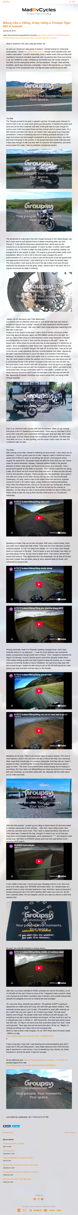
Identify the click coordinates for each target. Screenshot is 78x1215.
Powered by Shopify (49, 1206)
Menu (7, 2)
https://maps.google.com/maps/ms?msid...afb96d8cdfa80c (29, 1036)
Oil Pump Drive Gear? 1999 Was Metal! (17, 1179)
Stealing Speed (8, 1150)
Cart (73, 2)
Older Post (9, 1132)
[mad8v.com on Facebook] (35, 1199)
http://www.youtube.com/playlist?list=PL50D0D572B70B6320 (30, 1065)
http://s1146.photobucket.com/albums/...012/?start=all (45, 1060)
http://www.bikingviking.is (34, 51)
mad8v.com (38, 1206)
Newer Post (68, 1132)
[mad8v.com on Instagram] (38, 1199)
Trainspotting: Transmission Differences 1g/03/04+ (21, 1172)
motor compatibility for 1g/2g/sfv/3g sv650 (18, 1158)
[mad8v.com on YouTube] (42, 1199)
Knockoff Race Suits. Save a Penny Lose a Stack (20, 1165)
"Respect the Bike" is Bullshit (13, 1143)
